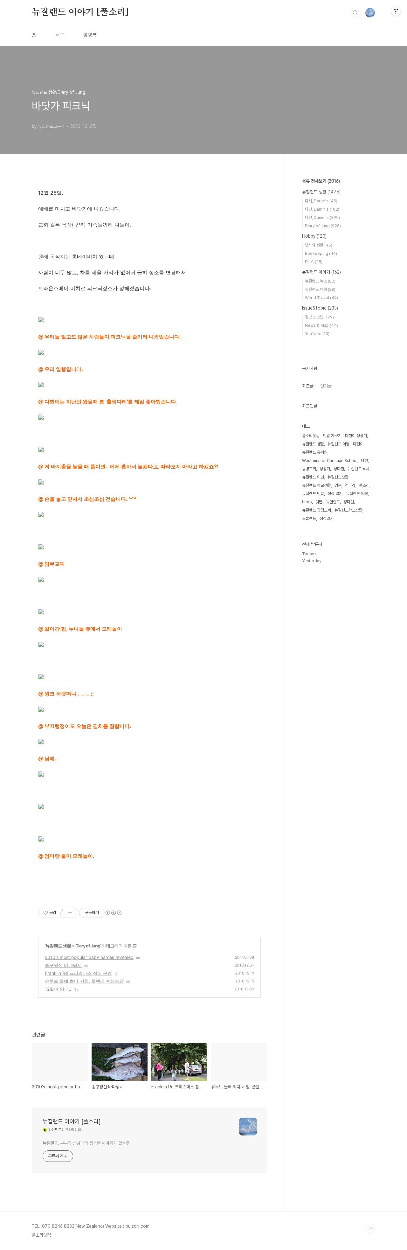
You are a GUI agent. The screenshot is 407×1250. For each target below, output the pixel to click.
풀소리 (364, 485)
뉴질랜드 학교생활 (316, 485)
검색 (355, 12)
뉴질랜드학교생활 (348, 510)
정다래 (350, 485)
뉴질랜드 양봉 (357, 493)
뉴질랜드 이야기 (321, 272)
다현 (364, 460)
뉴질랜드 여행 (320, 289)
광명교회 (309, 468)
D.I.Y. (313, 261)
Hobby (314, 236)
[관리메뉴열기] (396, 11)
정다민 (348, 501)
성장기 (325, 468)
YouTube (317, 333)
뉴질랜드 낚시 (358, 468)
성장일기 (327, 518)
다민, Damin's (322, 209)
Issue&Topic (320, 308)
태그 (59, 35)
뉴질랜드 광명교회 (316, 510)
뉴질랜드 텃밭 (313, 493)
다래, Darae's (321, 201)
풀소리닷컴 (311, 435)
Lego (307, 501)
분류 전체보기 (321, 181)
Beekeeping (321, 253)
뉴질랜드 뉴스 (320, 281)
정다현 (339, 468)
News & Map (321, 325)
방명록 (90, 35)
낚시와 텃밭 (318, 245)
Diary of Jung (87, 945)
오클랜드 (309, 518)
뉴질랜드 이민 (313, 477)
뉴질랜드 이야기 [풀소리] (80, 12)
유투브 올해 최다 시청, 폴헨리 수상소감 (84, 981)
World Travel (321, 297)
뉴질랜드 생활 (58, 945)
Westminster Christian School (329, 460)
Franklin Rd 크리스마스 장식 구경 (78, 973)
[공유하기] (62, 913)
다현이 (358, 444)
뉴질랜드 (333, 501)
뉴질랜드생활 (338, 477)
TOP (370, 1229)
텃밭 (318, 501)
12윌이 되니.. (58, 989)
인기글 (326, 385)
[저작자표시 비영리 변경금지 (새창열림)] (113, 912)
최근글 (308, 385)
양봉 (338, 485)
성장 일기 (335, 493)
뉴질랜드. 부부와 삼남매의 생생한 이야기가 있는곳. (87, 1143)
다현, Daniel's (322, 217)
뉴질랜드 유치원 (315, 452)
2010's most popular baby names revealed (89, 957)
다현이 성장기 (356, 435)
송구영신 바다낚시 (63, 965)
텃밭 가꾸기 (332, 435)
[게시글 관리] (70, 913)
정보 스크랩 (319, 317)
